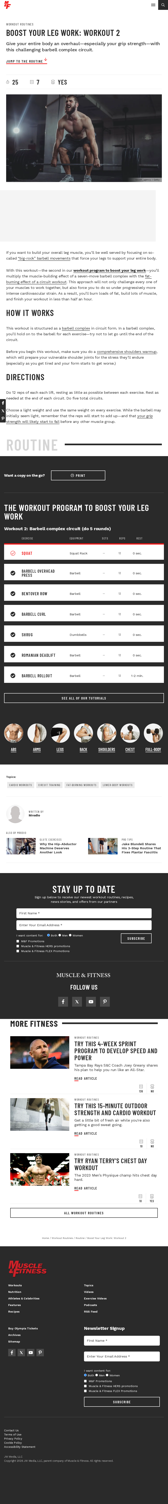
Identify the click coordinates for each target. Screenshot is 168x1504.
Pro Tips (127, 839)
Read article (85, 1078)
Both (54, 935)
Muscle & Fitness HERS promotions (45, 946)
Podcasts (90, 1305)
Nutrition (14, 1291)
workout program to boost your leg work (109, 270)
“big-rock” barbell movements (44, 258)
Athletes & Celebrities (23, 1298)
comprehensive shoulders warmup (127, 351)
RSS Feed (91, 1311)
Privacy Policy (13, 1438)
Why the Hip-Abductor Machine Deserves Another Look (58, 848)
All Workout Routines (84, 1213)
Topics (88, 1285)
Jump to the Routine (24, 61)
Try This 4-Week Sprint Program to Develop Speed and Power (116, 1050)
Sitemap (14, 1341)
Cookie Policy (13, 1442)
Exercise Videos (95, 1298)
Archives (14, 1335)
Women (78, 935)
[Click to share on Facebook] (3, 403)
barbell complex (76, 328)
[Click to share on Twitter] (3, 411)
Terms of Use (13, 1434)
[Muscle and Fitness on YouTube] (91, 1002)
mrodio (34, 815)
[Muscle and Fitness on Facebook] (63, 1002)
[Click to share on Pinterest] (3, 418)
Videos (88, 1291)
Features (14, 1305)
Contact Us (11, 1430)
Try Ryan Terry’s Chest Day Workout (110, 1164)
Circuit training (49, 785)
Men (65, 935)
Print (80, 475)
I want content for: (29, 935)
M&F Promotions (32, 941)
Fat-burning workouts (82, 785)
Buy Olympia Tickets (23, 1328)
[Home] (7, 7)
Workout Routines (20, 24)
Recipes (13, 1311)
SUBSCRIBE (136, 938)
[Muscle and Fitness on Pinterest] (105, 1002)
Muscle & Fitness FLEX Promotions (45, 951)
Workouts (15, 1285)
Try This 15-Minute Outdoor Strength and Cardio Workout (115, 1109)
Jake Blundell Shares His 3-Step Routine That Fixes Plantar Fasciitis (141, 848)
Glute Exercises (51, 839)
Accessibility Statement (19, 1446)
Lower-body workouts (118, 785)
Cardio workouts (20, 785)
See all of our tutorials (84, 698)
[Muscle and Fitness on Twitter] (77, 1002)
